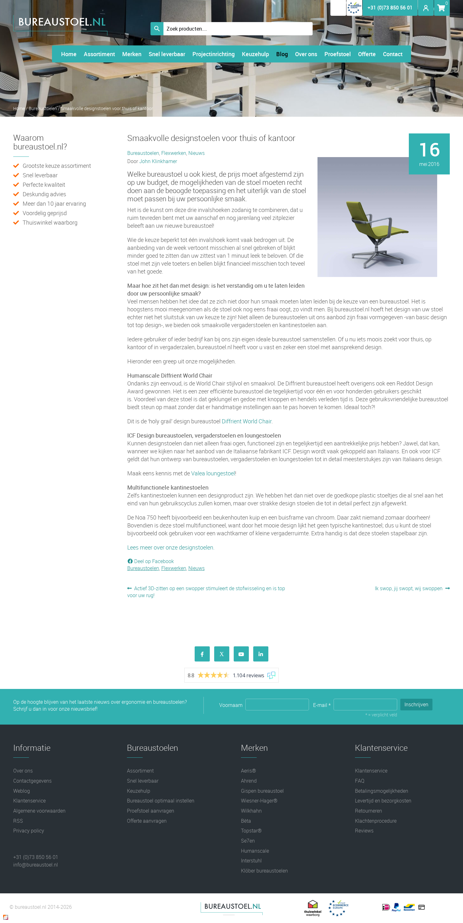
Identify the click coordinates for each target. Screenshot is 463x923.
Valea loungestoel (213, 473)
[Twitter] (222, 654)
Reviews (364, 830)
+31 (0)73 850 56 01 (390, 7)
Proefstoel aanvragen (150, 810)
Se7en (248, 840)
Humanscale (255, 850)
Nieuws (196, 153)
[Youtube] (241, 654)
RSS (18, 820)
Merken (131, 53)
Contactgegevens (32, 780)
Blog (282, 53)
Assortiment (99, 53)
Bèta (246, 820)
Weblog (21, 790)
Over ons (306, 53)
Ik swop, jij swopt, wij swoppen (409, 588)
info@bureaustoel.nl (35, 864)
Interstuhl (251, 860)
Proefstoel (337, 53)
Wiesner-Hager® (259, 800)
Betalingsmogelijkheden (381, 790)
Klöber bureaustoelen (264, 870)
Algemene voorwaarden (39, 810)
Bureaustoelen (43, 108)
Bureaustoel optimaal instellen (160, 800)
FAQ (359, 780)
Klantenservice (29, 800)
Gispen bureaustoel (262, 790)
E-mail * (322, 705)
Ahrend (249, 780)
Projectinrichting (213, 53)
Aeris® (248, 770)
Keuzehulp (255, 53)
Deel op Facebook (153, 561)
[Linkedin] (261, 654)
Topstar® (251, 830)
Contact (393, 53)
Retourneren (368, 810)
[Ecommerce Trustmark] (354, 13)
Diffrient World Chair (247, 421)
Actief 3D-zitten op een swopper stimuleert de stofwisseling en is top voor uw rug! (206, 592)
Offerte (367, 53)
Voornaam (231, 705)
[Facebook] (202, 654)
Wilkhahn (251, 810)
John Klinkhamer (158, 161)
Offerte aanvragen (147, 820)
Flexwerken (173, 153)
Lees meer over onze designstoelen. (170, 547)
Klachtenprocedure (376, 820)
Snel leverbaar (167, 53)
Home (69, 53)
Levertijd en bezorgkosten (383, 800)
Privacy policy (28, 830)
